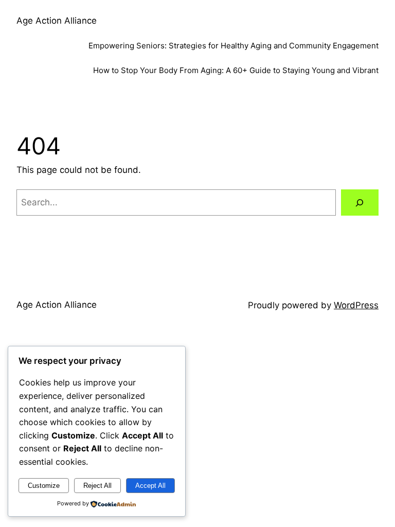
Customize (44, 485)
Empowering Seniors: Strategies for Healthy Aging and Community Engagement (233, 45)
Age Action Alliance (56, 20)
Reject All (97, 485)
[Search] (360, 202)
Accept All (150, 485)
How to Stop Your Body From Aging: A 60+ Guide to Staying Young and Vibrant (236, 70)
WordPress (356, 305)
